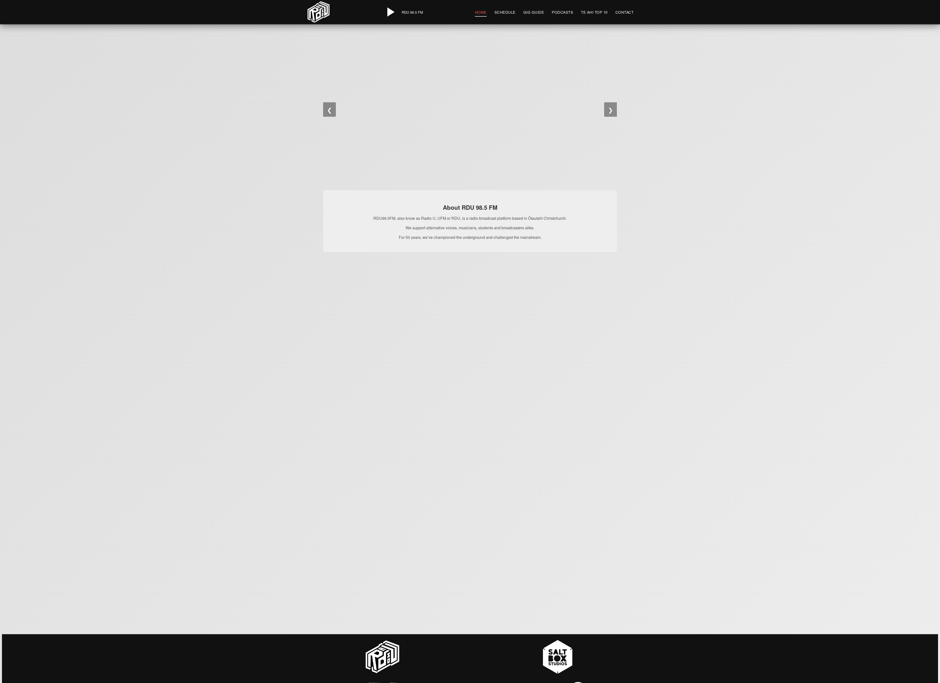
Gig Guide (533, 12)
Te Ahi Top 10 (594, 12)
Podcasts (562, 12)
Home (481, 12)
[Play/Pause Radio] (390, 12)
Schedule (505, 12)
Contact (624, 12)
